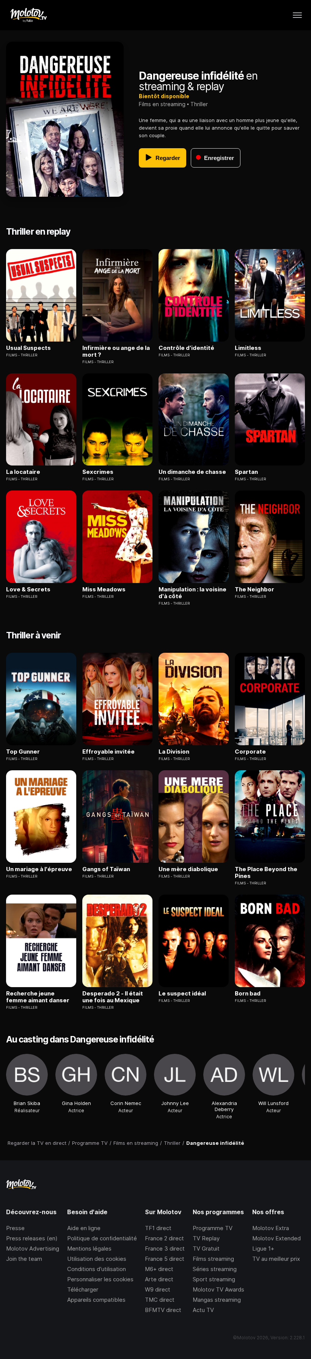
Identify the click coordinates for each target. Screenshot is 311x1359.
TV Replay (206, 1238)
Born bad (248, 993)
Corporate (250, 751)
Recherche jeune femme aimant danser (37, 997)
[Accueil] (28, 15)
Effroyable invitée (108, 751)
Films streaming (213, 1258)
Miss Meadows (104, 589)
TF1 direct (158, 1228)
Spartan (246, 472)
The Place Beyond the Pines (266, 872)
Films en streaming (162, 104)
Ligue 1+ (263, 1248)
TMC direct (159, 1299)
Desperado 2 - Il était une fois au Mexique (112, 997)
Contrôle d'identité (186, 348)
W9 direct (157, 1289)
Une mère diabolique (188, 869)
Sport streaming (214, 1279)
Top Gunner (23, 751)
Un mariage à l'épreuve (39, 869)
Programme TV (212, 1228)
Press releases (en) (32, 1238)
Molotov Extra (270, 1228)
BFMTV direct (163, 1310)
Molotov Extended (276, 1238)
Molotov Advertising (32, 1248)
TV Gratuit (206, 1248)
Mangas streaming (217, 1299)
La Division (174, 751)
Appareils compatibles (96, 1299)
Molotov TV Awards (218, 1289)
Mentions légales (89, 1248)
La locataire (23, 472)
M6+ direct (159, 1269)
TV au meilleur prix (276, 1258)
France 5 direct (164, 1258)
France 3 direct (165, 1248)
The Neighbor (254, 589)
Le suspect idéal (182, 993)
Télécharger (82, 1289)
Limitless (248, 348)
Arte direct (159, 1279)
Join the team (24, 1258)
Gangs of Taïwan (106, 869)
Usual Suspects (28, 348)
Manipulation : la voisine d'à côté (192, 593)
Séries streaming (215, 1269)
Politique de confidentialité (102, 1238)
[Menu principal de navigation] (297, 15)
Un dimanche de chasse (192, 472)
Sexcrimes (97, 472)
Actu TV (203, 1310)
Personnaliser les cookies (100, 1279)
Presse (15, 1228)
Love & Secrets (28, 589)
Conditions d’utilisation (96, 1269)
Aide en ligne (84, 1228)
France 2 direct (164, 1238)
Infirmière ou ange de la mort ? (116, 351)
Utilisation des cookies (96, 1258)
